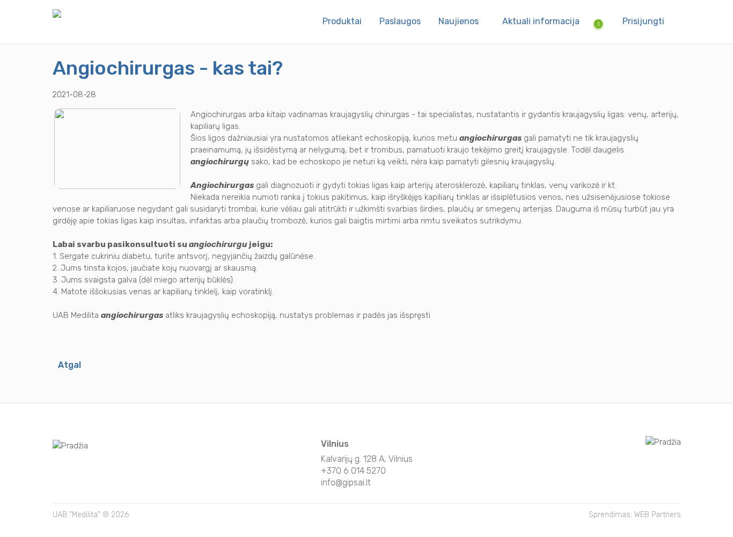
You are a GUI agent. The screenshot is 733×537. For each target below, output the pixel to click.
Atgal (69, 365)
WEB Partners (657, 514)
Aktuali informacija (541, 21)
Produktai (342, 21)
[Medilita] (57, 15)
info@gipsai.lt (346, 482)
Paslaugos (400, 21)
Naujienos (458, 21)
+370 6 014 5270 (353, 471)
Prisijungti (643, 21)
